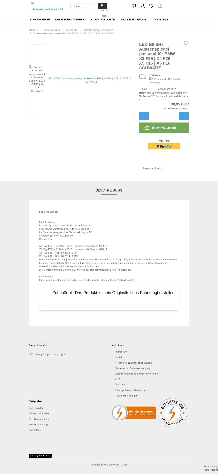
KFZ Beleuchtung (133, 19)
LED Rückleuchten (102, 19)
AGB (117, 379)
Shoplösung (96, 464)
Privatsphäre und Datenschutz (131, 390)
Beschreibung (109, 190)
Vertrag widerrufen (40, 455)
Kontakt (119, 357)
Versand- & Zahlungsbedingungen (133, 362)
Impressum (121, 351)
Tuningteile (159, 19)
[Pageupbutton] (9, 455)
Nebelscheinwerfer (69, 19)
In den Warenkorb (164, 127)
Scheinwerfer (39, 19)
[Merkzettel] (151, 6)
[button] (134, 6)
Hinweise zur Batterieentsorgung (132, 368)
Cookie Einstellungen (126, 395)
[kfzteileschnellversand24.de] (47, 7)
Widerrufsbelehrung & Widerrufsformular (137, 373)
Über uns (120, 384)
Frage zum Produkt (153, 168)
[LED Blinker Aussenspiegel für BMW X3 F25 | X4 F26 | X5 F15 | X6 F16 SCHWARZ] (91, 80)
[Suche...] (102, 6)
